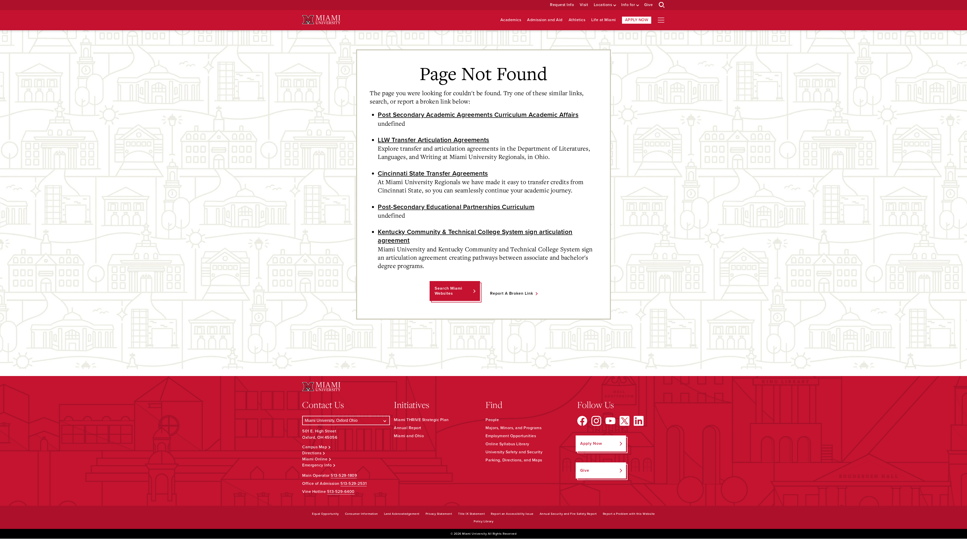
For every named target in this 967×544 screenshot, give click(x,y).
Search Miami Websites (448, 291)
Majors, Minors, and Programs (513, 427)
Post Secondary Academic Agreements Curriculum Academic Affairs (478, 115)
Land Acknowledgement (402, 514)
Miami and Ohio (409, 435)
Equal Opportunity (325, 514)
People (492, 419)
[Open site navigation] (661, 20)
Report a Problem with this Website (629, 514)
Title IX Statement (471, 514)
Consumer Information (361, 514)
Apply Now (636, 19)
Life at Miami (603, 20)
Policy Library (483, 521)
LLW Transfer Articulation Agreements (433, 140)
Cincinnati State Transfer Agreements (433, 173)
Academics (510, 20)
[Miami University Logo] (321, 19)
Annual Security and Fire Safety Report (568, 514)
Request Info (562, 5)
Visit (584, 5)
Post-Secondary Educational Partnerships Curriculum (456, 207)
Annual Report (407, 427)
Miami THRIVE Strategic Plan (421, 419)
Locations (603, 5)
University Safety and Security (514, 452)
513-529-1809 (344, 475)
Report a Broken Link (511, 293)
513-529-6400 (341, 491)
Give (648, 5)
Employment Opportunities (511, 435)
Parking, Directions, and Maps (514, 460)
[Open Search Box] (662, 5)
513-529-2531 (353, 483)
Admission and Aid (545, 20)
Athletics (577, 20)
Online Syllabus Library (507, 444)
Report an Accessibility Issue (512, 514)
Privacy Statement (439, 514)
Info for (628, 5)
